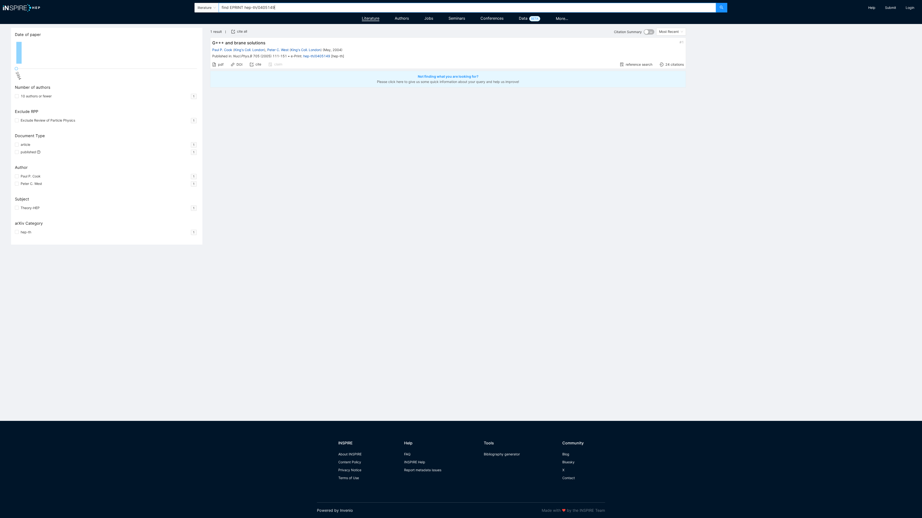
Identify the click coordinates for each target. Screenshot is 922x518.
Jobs (428, 18)
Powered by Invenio (335, 510)
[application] (107, 53)
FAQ (407, 454)
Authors (402, 18)
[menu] (825, 7)
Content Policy (349, 462)
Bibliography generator (502, 454)
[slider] (16, 68)
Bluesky (568, 462)
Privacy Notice (349, 470)
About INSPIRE (350, 454)
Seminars (457, 18)
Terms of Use (348, 478)
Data (523, 18)
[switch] (649, 32)
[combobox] (467, 7)
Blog (565, 454)
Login (910, 8)
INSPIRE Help (414, 462)
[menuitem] (871, 7)
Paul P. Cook (222, 50)
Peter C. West (278, 50)
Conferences (491, 18)
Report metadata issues (422, 470)
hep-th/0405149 (316, 56)
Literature (370, 18)
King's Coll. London (249, 50)
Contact (568, 478)
